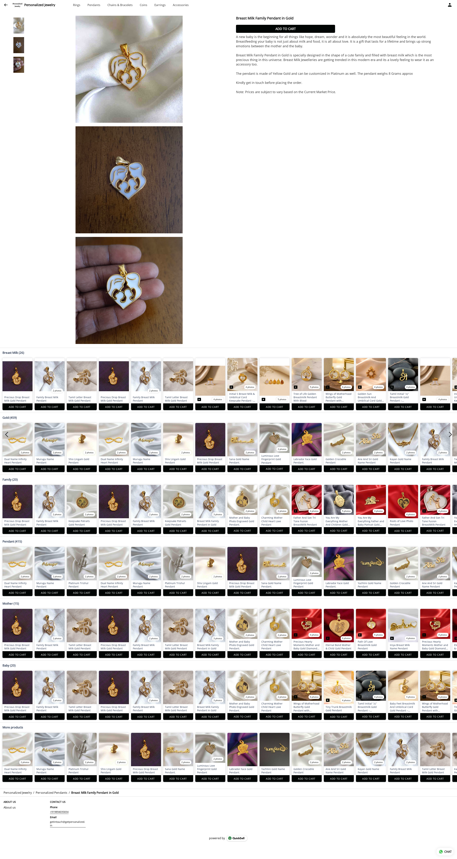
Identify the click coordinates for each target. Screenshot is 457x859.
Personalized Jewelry (39, 5)
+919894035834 (59, 812)
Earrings (160, 5)
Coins (143, 5)
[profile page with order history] (449, 5)
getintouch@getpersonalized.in (67, 823)
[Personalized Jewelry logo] (17, 5)
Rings (76, 5)
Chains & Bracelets (120, 5)
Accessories (181, 5)
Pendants (93, 5)
